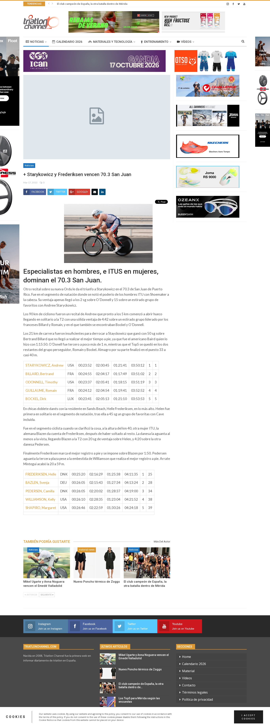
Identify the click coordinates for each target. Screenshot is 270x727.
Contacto (188, 685)
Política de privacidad (197, 699)
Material (188, 671)
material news (86, 549)
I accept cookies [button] (249, 717)
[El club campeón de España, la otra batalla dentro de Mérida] (147, 562)
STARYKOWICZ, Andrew (44, 365)
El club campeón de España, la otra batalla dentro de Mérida (92, 3)
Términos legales (195, 692)
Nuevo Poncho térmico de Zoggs (97, 581)
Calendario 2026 (69, 42)
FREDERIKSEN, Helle (40, 474)
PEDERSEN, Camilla (39, 491)
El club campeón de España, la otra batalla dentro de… (141, 685)
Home (186, 657)
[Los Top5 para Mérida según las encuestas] (108, 702)
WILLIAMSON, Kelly (40, 499)
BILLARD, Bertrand (39, 374)
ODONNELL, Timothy (41, 382)
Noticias (37, 42)
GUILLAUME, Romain (41, 390)
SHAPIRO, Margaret (40, 508)
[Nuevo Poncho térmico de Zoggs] (97, 562)
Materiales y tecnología (112, 42)
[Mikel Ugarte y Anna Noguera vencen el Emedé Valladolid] (46, 562)
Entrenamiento (156, 42)
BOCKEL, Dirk (35, 399)
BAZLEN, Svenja (37, 482)
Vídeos (186, 42)
